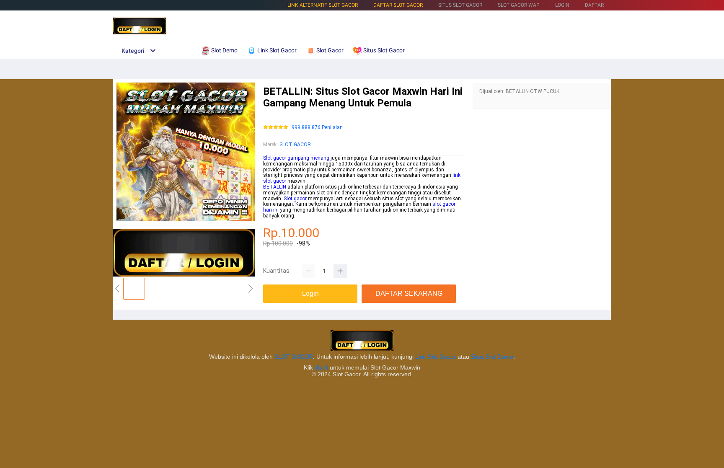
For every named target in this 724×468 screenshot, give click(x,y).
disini (321, 367)
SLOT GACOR (295, 144)
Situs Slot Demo (492, 356)
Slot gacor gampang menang (296, 158)
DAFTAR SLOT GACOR (398, 5)
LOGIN (562, 5)
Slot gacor (295, 199)
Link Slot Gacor (435, 356)
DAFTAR (594, 5)
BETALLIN (274, 187)
